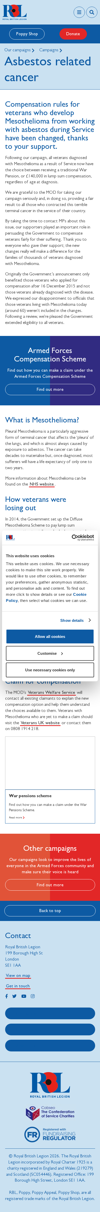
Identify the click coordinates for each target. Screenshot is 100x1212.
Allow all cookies (50, 636)
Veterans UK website (40, 722)
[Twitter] (14, 995)
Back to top (50, 910)
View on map (18, 975)
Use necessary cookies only (50, 670)
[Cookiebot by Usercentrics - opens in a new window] (72, 538)
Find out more (50, 389)
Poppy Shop (27, 33)
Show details (72, 620)
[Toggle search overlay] (91, 12)
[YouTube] (23, 995)
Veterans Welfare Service (51, 692)
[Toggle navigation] (79, 12)
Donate (73, 33)
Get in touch (18, 985)
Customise (47, 653)
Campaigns (49, 49)
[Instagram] (33, 995)
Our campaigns (18, 49)
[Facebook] (6, 995)
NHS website (42, 484)
